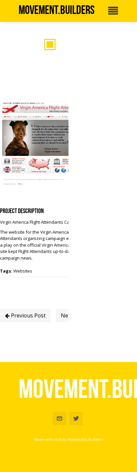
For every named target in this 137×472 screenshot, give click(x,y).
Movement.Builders (56, 10)
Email (59, 418)
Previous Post (28, 315)
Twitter (75, 418)
